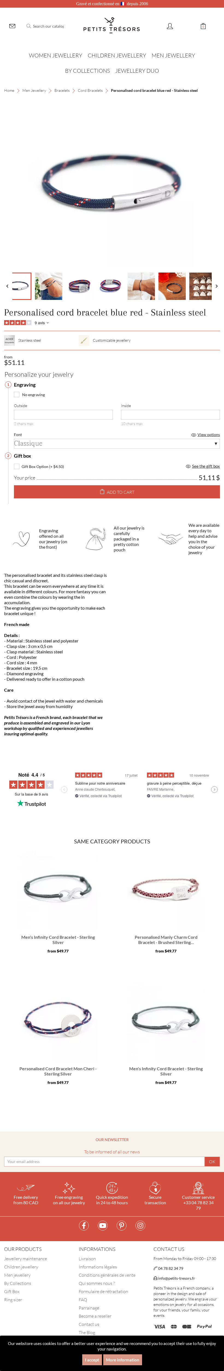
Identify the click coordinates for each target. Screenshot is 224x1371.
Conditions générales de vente (107, 1275)
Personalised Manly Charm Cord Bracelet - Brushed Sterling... (166, 939)
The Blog (87, 1332)
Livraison (87, 1258)
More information (122, 1359)
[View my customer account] (170, 26)
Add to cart (120, 492)
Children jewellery (21, 1267)
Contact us (89, 1324)
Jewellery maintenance (25, 1258)
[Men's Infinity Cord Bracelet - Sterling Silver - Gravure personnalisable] (58, 890)
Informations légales (98, 1267)
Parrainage (89, 1308)
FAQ (83, 1299)
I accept (92, 1359)
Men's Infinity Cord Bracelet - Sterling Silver (58, 939)
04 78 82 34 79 (170, 1268)
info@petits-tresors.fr (176, 1278)
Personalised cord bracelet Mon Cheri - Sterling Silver (58, 1071)
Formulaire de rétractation (103, 1291)
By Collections (17, 1283)
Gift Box (11, 1291)
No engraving (33, 394)
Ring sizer (13, 1299)
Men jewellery (17, 1275)
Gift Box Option (35, 466)
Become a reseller (95, 1316)
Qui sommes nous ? (97, 1283)
